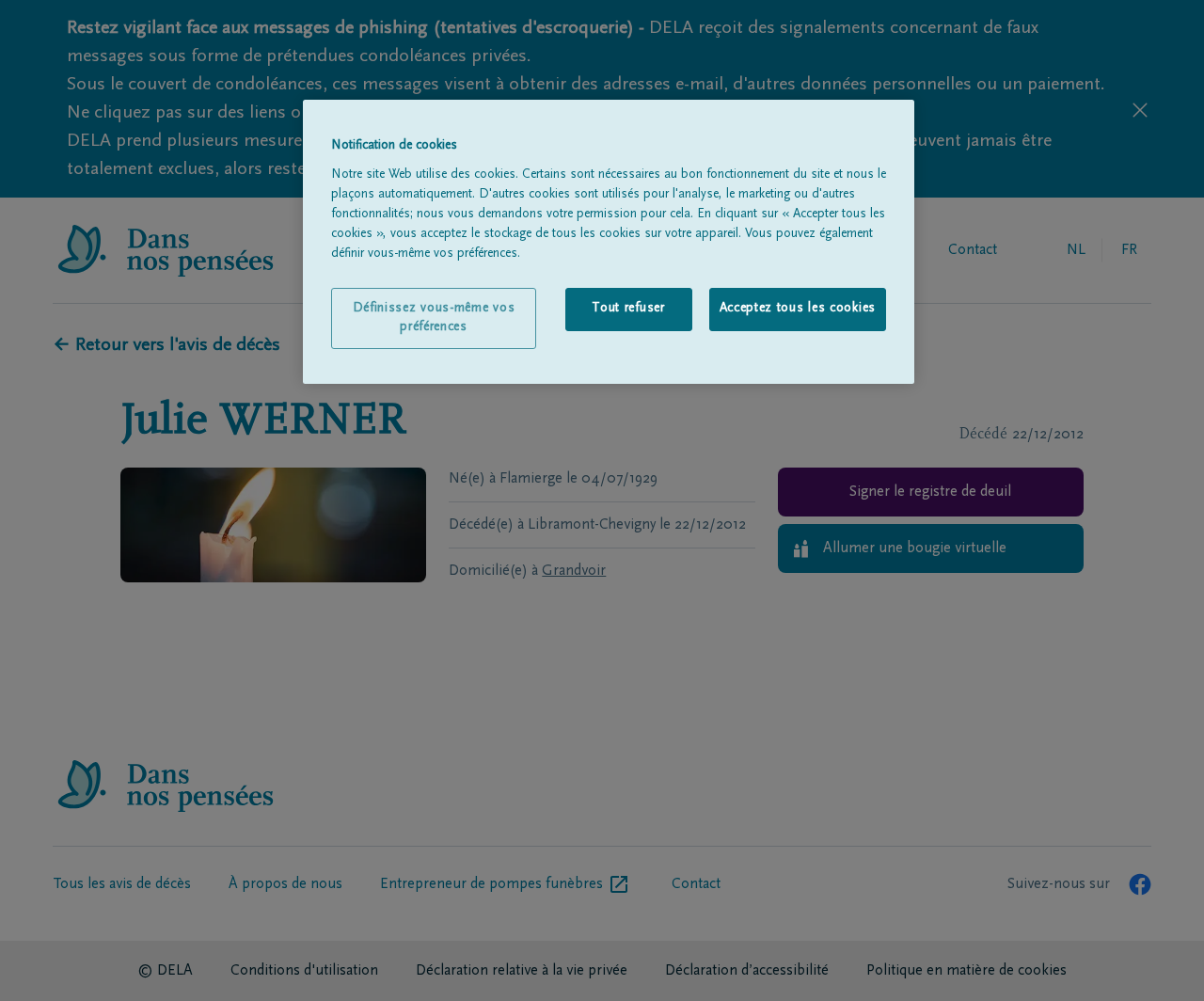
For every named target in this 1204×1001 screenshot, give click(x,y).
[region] (608, 242)
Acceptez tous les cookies (798, 308)
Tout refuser (628, 308)
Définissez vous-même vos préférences (434, 318)
